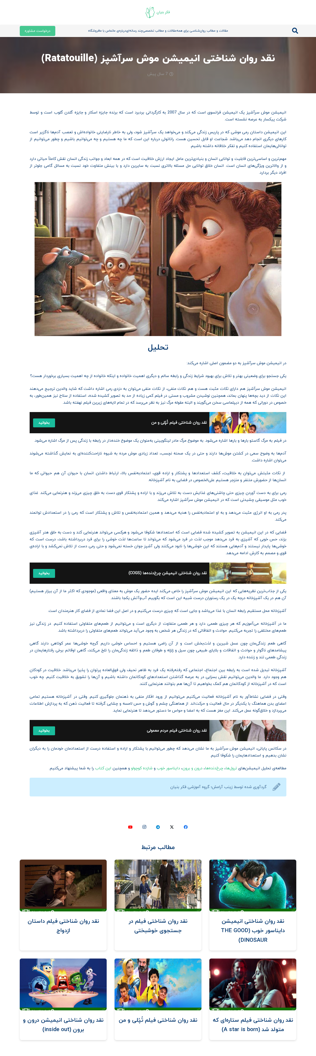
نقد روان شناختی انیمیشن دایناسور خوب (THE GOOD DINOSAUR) (253, 931)
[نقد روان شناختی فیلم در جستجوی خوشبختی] (158, 863)
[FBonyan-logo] (158, 12)
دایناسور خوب (168, 768)
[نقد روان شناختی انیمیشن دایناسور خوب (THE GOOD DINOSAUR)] (252, 863)
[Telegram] (158, 827)
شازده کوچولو (142, 768)
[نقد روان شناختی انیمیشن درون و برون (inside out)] (63, 962)
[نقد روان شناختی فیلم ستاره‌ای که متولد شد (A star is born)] (252, 962)
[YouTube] (130, 827)
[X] (172, 827)
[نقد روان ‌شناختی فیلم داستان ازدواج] (63, 863)
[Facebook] (186, 827)
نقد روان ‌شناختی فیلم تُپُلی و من (158, 1020)
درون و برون (192, 768)
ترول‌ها (231, 768)
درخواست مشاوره (37, 31)
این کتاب (103, 768)
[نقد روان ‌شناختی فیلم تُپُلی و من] (158, 962)
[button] (295, 31)
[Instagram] (144, 827)
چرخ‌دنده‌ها (214, 768)
